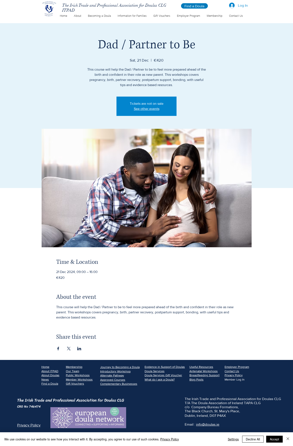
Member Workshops (79, 379)
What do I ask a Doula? (160, 379)
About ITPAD (49, 371)
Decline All (253, 439)
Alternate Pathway (112, 375)
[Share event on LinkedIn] (79, 348)
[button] (77, 16)
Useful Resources (201, 367)
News (45, 379)
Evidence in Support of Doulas (165, 367)
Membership (74, 367)
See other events (146, 109)
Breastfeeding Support (204, 375)
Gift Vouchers (75, 383)
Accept (274, 439)
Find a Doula (49, 383)
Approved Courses (112, 379)
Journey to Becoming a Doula (120, 367)
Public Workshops (78, 375)
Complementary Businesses (118, 383)
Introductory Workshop (115, 371)
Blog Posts (196, 379)
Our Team (72, 371)
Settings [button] (233, 439)
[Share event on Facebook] (58, 348)
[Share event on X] (69, 348)
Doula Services (155, 371)
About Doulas (50, 375)
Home (45, 367)
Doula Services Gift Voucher (163, 375)
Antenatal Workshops (203, 371)
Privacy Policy (234, 375)
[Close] (287, 439)
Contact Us (232, 371)
